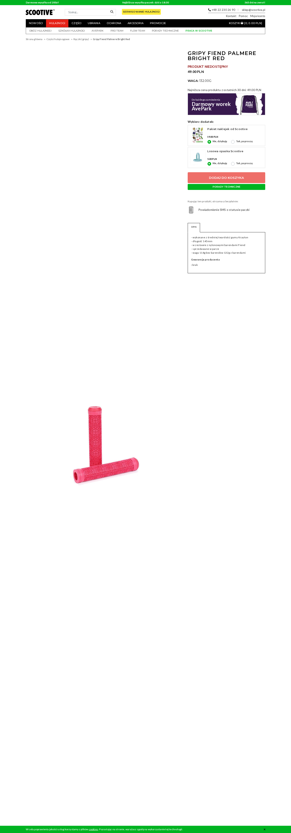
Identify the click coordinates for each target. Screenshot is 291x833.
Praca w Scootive (199, 30)
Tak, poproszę (244, 141)
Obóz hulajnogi (40, 30)
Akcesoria (136, 23)
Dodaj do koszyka (226, 178)
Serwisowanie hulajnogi (141, 11)
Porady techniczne (165, 30)
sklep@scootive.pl (253, 10)
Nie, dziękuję (220, 141)
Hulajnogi (57, 23)
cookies (93, 829)
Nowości (36, 23)
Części (76, 23)
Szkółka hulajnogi (71, 30)
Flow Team (137, 30)
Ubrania (94, 23)
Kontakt (231, 16)
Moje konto (257, 16)
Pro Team (117, 30)
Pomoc (243, 16)
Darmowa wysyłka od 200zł (42, 2)
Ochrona (114, 23)
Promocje (158, 23)
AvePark (98, 30)
